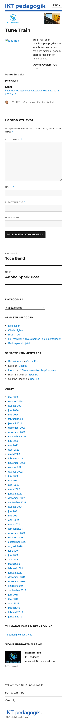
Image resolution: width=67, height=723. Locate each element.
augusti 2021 (15, 506)
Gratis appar (29, 102)
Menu (56, 5)
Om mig (10, 700)
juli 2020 (13, 550)
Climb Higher (15, 330)
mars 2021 (14, 524)
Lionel (11, 370)
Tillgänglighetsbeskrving (18, 634)
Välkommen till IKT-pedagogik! (24, 684)
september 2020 (17, 542)
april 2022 (13, 484)
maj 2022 (13, 480)
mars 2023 (14, 454)
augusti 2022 (15, 471)
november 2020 (17, 533)
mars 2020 (14, 564)
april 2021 (13, 520)
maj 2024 (13, 414)
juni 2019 (13, 594)
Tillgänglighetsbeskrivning (16, 716)
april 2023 (13, 449)
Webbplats (12, 217)
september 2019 (17, 590)
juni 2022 (13, 476)
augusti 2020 (15, 546)
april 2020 (13, 559)
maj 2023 (13, 445)
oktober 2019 (15, 585)
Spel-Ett (33, 374)
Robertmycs (15, 361)
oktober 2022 (15, 467)
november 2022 (17, 463)
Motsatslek (14, 325)
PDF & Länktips (14, 692)
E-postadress (15, 202)
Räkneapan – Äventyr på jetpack (38, 370)
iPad (39, 102)
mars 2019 (14, 607)
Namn (9, 187)
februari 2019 (15, 612)
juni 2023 (13, 441)
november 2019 (17, 581)
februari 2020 (15, 568)
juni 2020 (13, 555)
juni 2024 (13, 410)
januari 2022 (15, 493)
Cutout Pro (32, 361)
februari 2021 (15, 528)
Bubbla (23, 365)
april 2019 (13, 603)
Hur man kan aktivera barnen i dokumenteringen (34, 339)
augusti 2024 (15, 405)
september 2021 (17, 502)
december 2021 (17, 498)
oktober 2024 (15, 401)
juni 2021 (13, 511)
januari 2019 (15, 616)
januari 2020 (15, 572)
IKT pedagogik (25, 6)
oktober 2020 (15, 537)
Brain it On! (14, 334)
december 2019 (17, 577)
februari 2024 (15, 419)
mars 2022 (14, 489)
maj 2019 (13, 599)
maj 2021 (13, 515)
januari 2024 (15, 423)
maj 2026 (13, 397)
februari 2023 (15, 458)
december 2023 (17, 427)
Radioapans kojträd (19, 343)
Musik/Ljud (48, 102)
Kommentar (13, 139)
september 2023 (17, 436)
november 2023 (17, 432)
